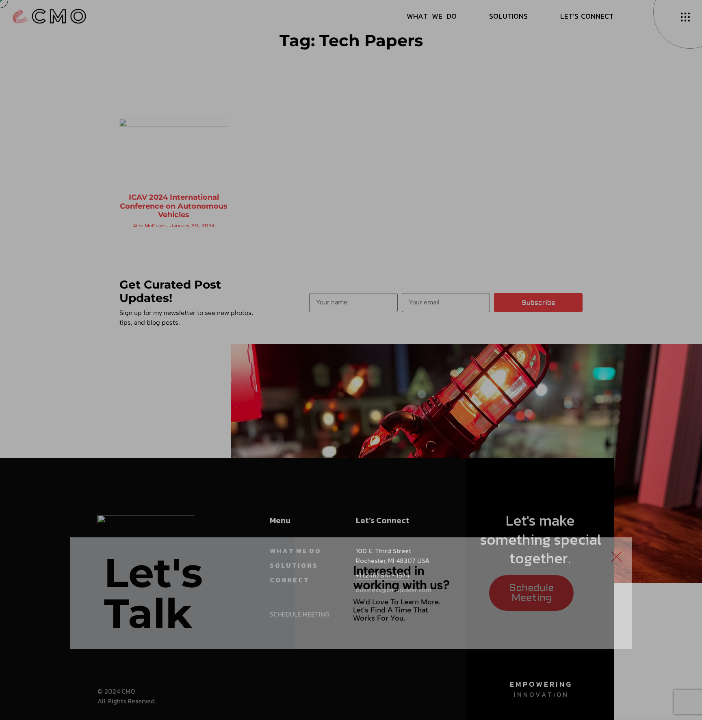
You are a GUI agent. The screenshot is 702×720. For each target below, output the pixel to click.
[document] (351, 360)
